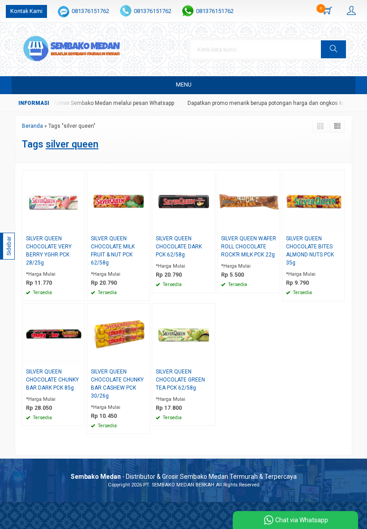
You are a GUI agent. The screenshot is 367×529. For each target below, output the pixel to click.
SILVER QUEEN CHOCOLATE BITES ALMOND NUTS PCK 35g (310, 250)
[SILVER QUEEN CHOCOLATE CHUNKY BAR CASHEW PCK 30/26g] (118, 334)
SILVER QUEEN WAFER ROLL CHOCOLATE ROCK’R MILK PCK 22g (248, 246)
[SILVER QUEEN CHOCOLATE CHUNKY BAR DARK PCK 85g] (53, 334)
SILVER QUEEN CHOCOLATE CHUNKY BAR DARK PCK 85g (52, 380)
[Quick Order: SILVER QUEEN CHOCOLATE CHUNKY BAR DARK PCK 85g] (79, 359)
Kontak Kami (26, 11)
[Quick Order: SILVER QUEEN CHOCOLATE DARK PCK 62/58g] (209, 225)
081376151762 (90, 11)
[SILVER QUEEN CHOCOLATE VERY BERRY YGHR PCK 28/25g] (53, 201)
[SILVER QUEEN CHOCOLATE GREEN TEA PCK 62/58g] (183, 334)
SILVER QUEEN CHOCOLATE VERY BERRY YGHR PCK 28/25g (49, 250)
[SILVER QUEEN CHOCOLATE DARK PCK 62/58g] (183, 201)
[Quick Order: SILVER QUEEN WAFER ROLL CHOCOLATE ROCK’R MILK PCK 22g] (274, 225)
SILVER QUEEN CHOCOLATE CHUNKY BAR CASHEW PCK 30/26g (117, 384)
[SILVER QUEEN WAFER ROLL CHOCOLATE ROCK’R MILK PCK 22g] (249, 201)
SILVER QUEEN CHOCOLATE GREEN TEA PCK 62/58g (180, 380)
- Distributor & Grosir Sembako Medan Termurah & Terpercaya (184, 476)
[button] (333, 49)
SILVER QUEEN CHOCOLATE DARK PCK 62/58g (179, 246)
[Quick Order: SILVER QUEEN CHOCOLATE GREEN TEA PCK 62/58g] (209, 359)
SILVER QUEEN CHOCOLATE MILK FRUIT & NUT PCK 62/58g (113, 250)
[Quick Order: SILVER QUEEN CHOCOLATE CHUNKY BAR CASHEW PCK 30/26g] (144, 359)
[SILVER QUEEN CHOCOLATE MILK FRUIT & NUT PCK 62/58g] (118, 201)
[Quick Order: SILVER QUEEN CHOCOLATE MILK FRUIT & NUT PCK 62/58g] (144, 225)
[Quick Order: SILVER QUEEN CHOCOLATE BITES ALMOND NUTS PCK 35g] (339, 225)
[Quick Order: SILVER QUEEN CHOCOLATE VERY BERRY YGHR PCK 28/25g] (79, 225)
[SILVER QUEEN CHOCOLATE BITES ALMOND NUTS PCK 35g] (313, 201)
